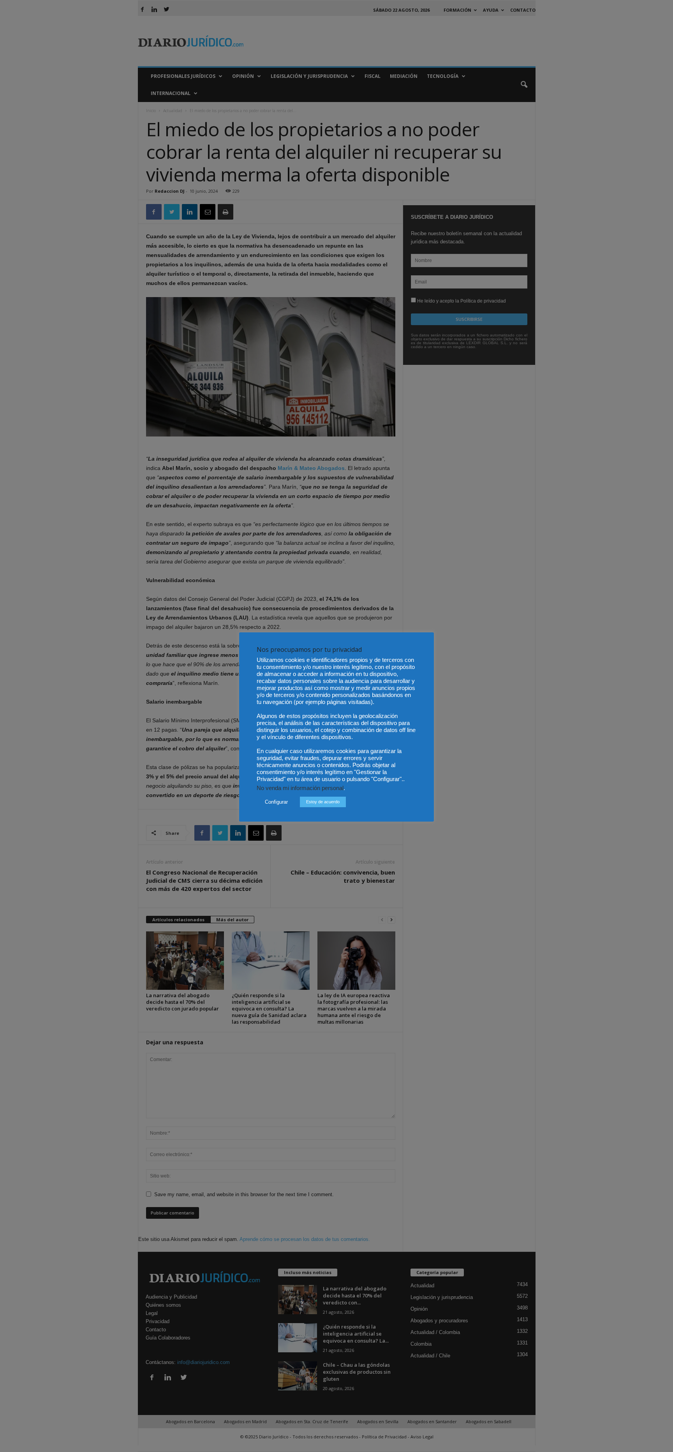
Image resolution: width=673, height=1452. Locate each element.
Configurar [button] (276, 802)
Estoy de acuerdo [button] (323, 801)
